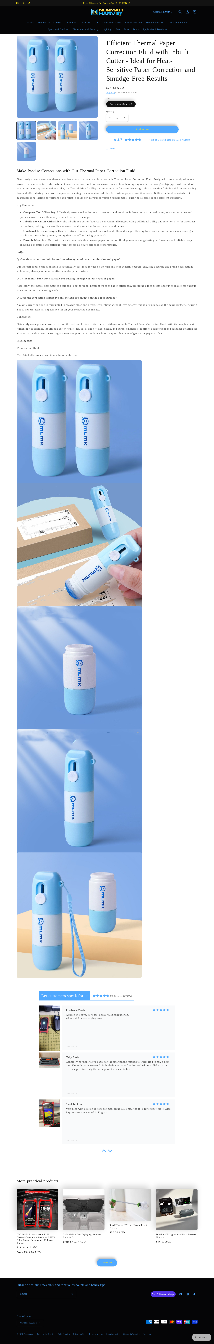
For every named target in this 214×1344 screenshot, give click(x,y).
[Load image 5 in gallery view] (26, 151)
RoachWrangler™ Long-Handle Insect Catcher (128, 1226)
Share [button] (112, 148)
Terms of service (96, 1334)
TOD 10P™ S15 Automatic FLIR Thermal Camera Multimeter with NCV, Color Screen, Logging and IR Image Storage (36, 1238)
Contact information (131, 1334)
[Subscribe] (72, 1293)
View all (107, 1262)
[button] (43, 22)
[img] (101, 996)
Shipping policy (113, 1334)
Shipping (110, 92)
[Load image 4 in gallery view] (88, 130)
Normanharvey (30, 1334)
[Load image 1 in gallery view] (26, 130)
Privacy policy (79, 1334)
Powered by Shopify (46, 1334)
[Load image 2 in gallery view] (46, 130)
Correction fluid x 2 (121, 104)
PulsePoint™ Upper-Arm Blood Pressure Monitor (176, 1235)
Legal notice (149, 1334)
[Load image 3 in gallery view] (67, 130)
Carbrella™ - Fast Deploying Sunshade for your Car (82, 1235)
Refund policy (64, 1334)
